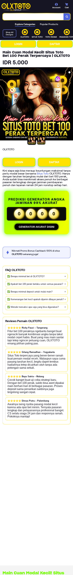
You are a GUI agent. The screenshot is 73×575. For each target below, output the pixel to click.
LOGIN (18, 44)
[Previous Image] (2, 104)
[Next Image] (70, 104)
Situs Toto (43, 173)
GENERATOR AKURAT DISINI (36, 226)
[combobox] (33, 16)
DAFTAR (55, 44)
